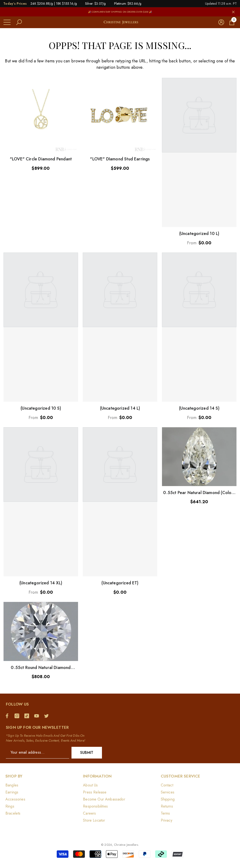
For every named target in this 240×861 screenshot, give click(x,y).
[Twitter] (47, 716)
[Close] (233, 12)
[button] (18, 22)
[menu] (7, 22)
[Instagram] (18, 716)
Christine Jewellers (126, 844)
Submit (87, 752)
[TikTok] (27, 716)
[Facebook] (8, 716)
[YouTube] (37, 716)
